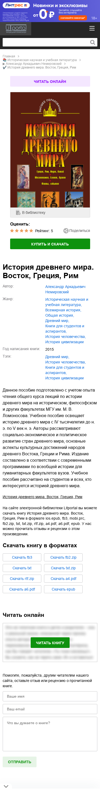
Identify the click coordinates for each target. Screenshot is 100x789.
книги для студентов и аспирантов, (64, 328)
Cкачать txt (22, 568)
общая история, (59, 315)
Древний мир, (57, 321)
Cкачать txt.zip (63, 568)
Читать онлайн (50, 81)
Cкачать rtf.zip (22, 578)
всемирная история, (63, 310)
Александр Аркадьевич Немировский (34, 64)
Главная (9, 56)
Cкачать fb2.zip (63, 557)
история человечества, (65, 336)
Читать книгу (50, 643)
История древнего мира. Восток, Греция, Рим (42, 497)
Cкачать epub (63, 589)
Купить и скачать (50, 244)
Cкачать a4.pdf (63, 578)
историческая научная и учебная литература (42, 60)
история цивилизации (64, 342)
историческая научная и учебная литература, (66, 302)
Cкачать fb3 (22, 557)
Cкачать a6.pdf (22, 589)
